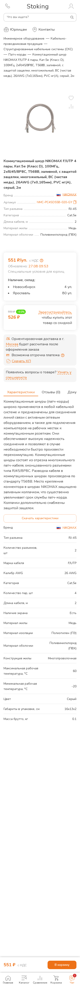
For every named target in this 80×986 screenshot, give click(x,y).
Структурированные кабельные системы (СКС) (38, 49)
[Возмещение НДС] (41, 260)
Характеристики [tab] (21, 392)
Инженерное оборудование (24, 38)
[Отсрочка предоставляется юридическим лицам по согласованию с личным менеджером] (63, 355)
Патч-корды (17, 54)
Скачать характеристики (40, 518)
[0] (71, 98)
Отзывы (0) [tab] (51, 392)
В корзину (62, 965)
